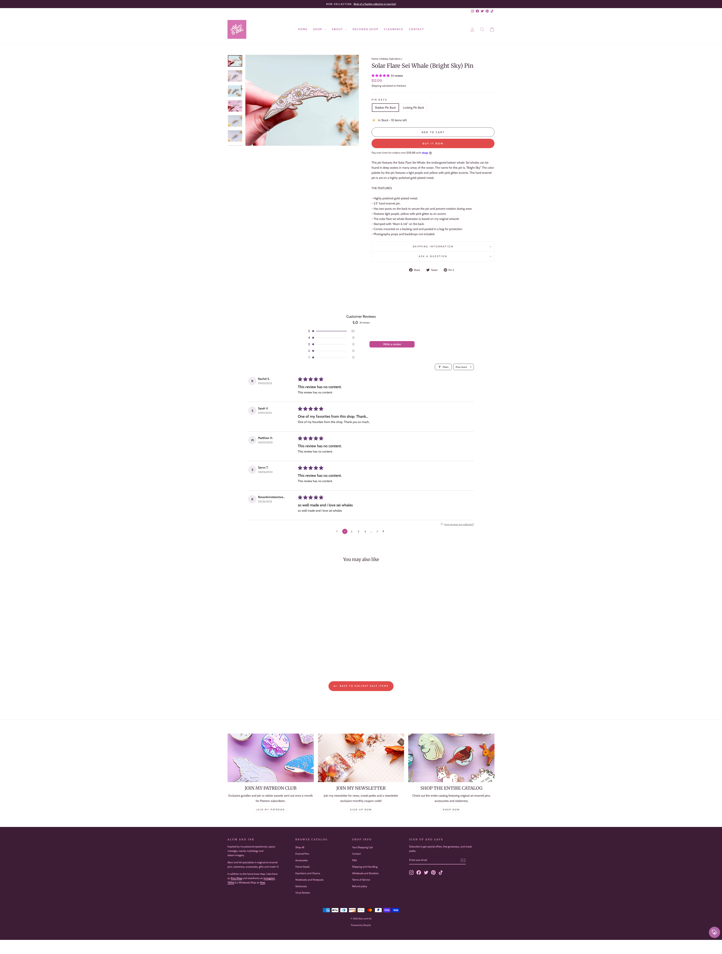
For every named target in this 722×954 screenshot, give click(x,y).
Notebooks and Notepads (309, 879)
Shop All (299, 847)
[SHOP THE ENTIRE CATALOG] (451, 758)
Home (303, 29)
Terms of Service (361, 879)
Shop (318, 29)
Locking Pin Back (413, 107)
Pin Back (379, 99)
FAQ (354, 860)
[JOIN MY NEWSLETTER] (361, 758)
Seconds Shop (365, 29)
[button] (381, 75)
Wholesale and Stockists (365, 873)
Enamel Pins (302, 853)
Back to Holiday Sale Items (364, 685)
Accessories (301, 860)
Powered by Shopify (361, 925)
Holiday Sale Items (390, 58)
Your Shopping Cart (362, 847)
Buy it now (433, 143)
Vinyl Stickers (302, 892)
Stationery (301, 886)
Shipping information (433, 246)
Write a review (392, 344)
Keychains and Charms (307, 873)
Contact (416, 29)
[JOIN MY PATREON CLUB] (271, 758)
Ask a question (433, 256)
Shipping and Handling (365, 866)
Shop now (451, 809)
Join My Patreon (270, 809)
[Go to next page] (384, 531)
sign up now (361, 809)
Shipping (376, 85)
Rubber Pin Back (385, 107)
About (338, 29)
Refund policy (359, 886)
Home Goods (302, 866)
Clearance (393, 29)
